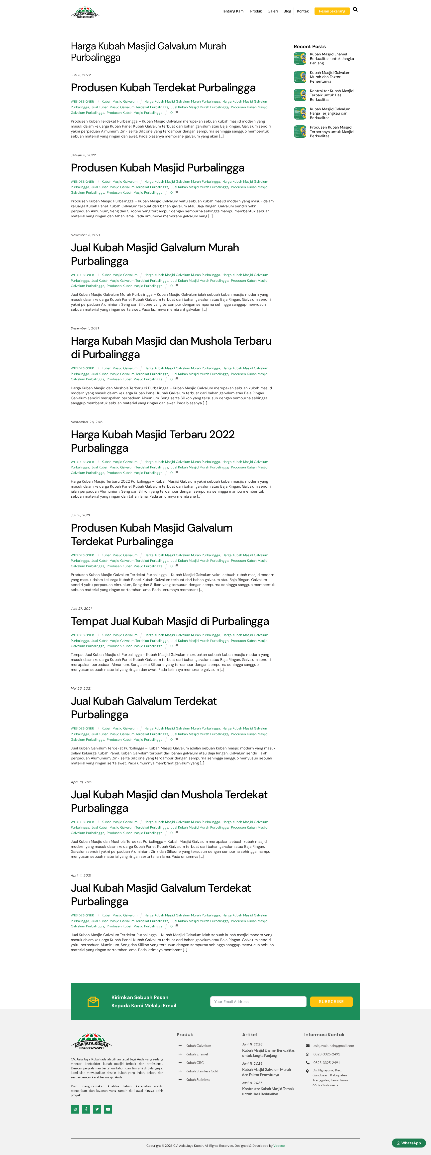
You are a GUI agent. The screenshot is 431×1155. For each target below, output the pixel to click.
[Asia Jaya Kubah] (85, 16)
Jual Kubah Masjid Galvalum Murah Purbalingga (155, 254)
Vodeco (279, 1146)
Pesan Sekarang (332, 11)
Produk (256, 11)
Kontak (303, 11)
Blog (287, 11)
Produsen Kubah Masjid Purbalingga (134, 113)
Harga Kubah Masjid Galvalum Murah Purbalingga (182, 101)
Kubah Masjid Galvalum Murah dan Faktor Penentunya (330, 77)
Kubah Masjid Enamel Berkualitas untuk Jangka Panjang (332, 58)
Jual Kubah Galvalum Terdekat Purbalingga (144, 708)
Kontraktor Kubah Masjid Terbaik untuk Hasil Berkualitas (331, 95)
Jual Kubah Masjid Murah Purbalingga (199, 107)
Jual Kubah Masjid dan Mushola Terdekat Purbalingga (169, 801)
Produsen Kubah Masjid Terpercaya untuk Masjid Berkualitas (331, 132)
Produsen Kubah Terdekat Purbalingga (163, 87)
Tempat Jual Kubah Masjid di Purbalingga (170, 621)
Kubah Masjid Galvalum (119, 101)
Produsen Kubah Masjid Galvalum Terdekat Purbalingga (151, 534)
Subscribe (331, 1001)
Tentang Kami (233, 11)
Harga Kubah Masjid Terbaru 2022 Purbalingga (152, 441)
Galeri (273, 11)
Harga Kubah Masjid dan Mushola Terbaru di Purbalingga (171, 347)
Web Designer (82, 102)
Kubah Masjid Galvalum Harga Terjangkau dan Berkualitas (330, 113)
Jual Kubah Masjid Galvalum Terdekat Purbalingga (130, 107)
